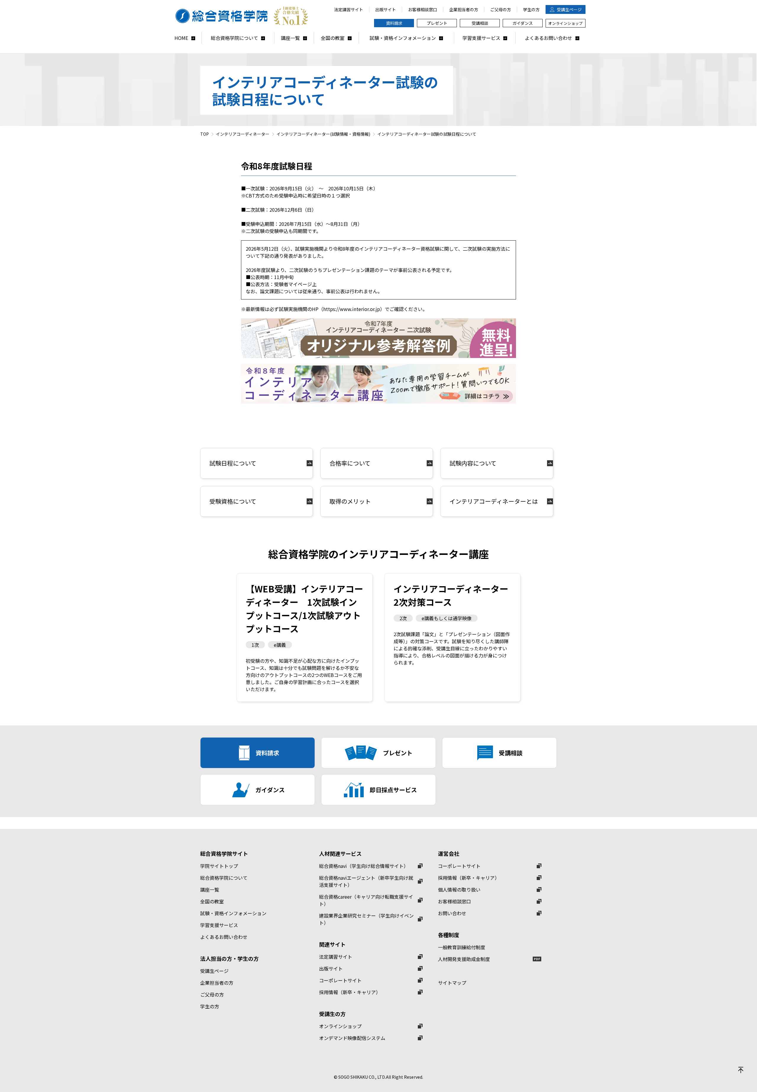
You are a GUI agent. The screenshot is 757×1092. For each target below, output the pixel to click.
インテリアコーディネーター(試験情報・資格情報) (323, 134)
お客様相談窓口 (454, 901)
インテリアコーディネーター (242, 134)
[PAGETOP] (741, 1070)
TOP (204, 134)
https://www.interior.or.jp (351, 308)
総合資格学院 (242, 16)
